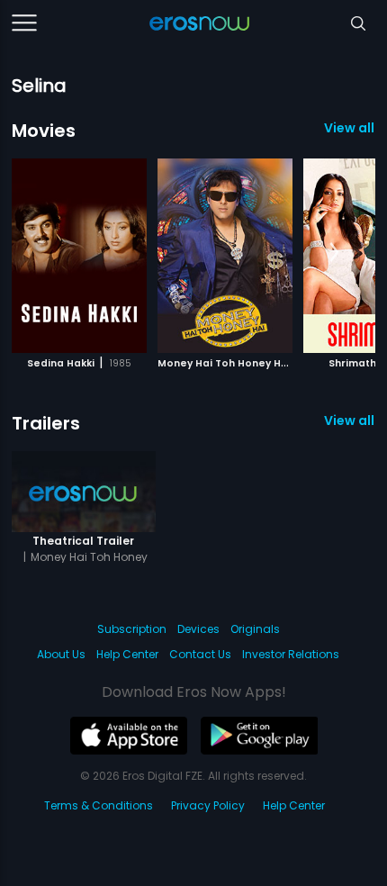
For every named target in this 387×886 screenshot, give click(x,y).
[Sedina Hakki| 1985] (79, 255)
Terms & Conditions (98, 805)
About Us (61, 654)
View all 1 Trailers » (349, 420)
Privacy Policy (208, 805)
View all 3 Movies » (349, 128)
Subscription (131, 629)
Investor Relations (290, 654)
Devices (198, 629)
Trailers (46, 423)
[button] (334, 253)
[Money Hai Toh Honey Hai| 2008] (225, 255)
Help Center (127, 654)
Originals (255, 629)
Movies (44, 130)
